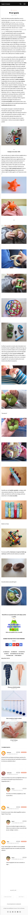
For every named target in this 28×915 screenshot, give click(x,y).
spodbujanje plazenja (6, 105)
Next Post (21, 896)
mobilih (21, 57)
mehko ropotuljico (19, 79)
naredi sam (10, 655)
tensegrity (15, 86)
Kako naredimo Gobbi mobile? (14, 718)
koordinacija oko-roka (17, 653)
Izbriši (18, 752)
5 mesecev (14, 10)
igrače (7, 653)
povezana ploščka (8, 101)
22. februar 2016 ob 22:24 (17, 790)
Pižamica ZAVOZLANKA (14, 687)
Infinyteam (22, 908)
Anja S (13, 788)
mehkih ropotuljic (14, 490)
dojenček (22, 651)
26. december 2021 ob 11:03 (13, 843)
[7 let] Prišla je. (14, 740)
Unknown (9, 752)
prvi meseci (18, 655)
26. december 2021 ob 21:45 (17, 859)
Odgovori (24, 752)
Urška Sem (9, 772)
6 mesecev (14, 651)
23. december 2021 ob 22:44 (13, 808)
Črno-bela (9, 355)
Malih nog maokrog (9, 170)
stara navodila (13, 495)
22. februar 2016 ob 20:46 (12, 774)
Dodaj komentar (3, 755)
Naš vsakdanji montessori (15, 168)
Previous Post (7, 896)
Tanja (8, 807)
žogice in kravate (5, 4)
